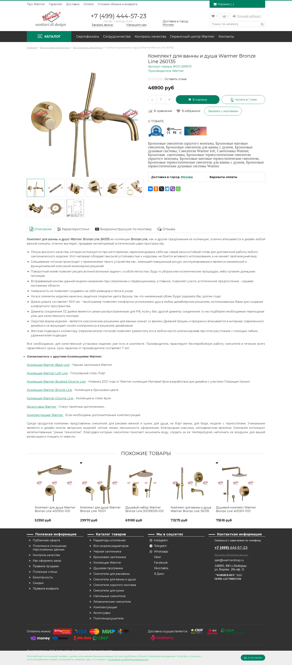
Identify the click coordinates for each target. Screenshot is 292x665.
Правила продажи (46, 566)
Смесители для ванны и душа (114, 579)
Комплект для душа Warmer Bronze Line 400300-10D (55, 509)
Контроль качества (150, 36)
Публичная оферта (46, 540)
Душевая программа (108, 568)
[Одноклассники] (156, 188)
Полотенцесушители (108, 618)
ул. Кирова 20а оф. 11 (229, 569)
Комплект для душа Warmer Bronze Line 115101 (100, 509)
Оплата (88, 4)
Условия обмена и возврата (117, 4)
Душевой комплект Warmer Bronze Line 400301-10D (236, 509)
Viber (157, 557)
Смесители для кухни (108, 590)
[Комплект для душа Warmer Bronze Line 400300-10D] (55, 483)
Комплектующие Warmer (45, 415)
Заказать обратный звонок (231, 554)
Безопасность (43, 577)
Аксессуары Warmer (42, 406)
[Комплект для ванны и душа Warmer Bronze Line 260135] (36, 188)
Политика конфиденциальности (128, 659)
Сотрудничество (117, 36)
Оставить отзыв (175, 79)
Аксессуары (101, 613)
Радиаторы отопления (109, 540)
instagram (161, 540)
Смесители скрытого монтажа (114, 585)
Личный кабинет (249, 16)
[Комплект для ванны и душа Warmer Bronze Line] (75, 208)
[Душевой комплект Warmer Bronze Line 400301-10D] (236, 483)
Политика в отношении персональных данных (49, 547)
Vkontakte (161, 568)
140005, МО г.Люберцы (231, 565)
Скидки (38, 583)
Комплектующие (105, 607)
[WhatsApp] (178, 188)
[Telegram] (167, 188)
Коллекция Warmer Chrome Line (50, 398)
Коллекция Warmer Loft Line (47, 373)
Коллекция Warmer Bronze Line (49, 390)
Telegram (160, 546)
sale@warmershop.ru (229, 560)
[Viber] (172, 188)
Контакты (226, 36)
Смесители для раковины (111, 574)
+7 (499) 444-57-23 (118, 16)
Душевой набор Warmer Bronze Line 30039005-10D (144, 509)
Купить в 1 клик (246, 99)
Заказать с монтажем (223, 111)
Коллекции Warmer (107, 562)
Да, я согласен (253, 657)
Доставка (72, 4)
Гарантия (55, 4)
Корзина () (226, 4)
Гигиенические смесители (112, 601)
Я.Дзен (159, 574)
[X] (161, 188)
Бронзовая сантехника (109, 557)
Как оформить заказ (47, 560)
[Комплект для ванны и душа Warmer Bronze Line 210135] (56, 188)
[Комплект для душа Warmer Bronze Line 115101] (100, 483)
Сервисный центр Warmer (192, 36)
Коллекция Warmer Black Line (48, 365)
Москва (187, 177)
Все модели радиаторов (111, 546)
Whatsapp (161, 551)
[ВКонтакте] (150, 188)
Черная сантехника (107, 551)
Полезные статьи (45, 572)
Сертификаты (87, 36)
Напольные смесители (109, 596)
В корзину (199, 99)
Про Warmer (36, 4)
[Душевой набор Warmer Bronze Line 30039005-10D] (146, 483)
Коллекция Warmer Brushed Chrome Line (56, 381)
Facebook (161, 562)
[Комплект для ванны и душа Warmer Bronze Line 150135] (191, 483)
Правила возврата (46, 588)
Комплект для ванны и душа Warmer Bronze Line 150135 (191, 509)
